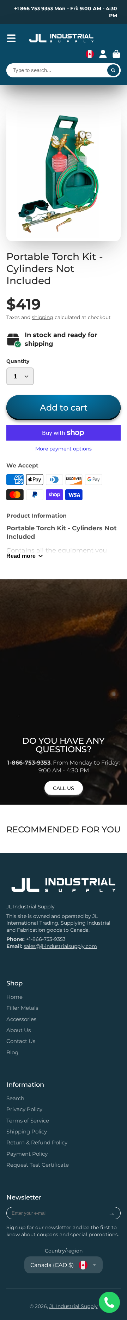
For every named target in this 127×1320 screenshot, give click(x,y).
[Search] (113, 70)
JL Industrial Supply (73, 1306)
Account (103, 54)
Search (15, 1098)
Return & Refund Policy (36, 1142)
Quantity (17, 361)
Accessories (21, 1019)
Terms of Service (27, 1120)
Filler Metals (22, 1007)
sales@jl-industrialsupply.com (60, 946)
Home (14, 997)
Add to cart (63, 407)
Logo (61, 38)
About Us (18, 1030)
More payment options (63, 449)
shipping (42, 317)
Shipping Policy (26, 1131)
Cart (116, 54)
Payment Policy (27, 1153)
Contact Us (20, 1041)
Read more (21, 556)
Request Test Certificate (37, 1164)
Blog (12, 1052)
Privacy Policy (24, 1109)
